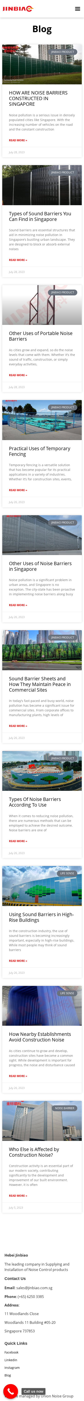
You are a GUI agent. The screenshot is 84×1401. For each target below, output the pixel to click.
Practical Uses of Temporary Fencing (39, 451)
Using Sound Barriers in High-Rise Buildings (41, 917)
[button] (77, 8)
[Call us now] (10, 1391)
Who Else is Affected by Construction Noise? (34, 1152)
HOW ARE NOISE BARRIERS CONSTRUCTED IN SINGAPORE (38, 98)
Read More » (18, 140)
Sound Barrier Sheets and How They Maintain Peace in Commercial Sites (40, 684)
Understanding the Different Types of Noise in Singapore (40, 1387)
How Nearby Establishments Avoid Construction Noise (40, 1037)
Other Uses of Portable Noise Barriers (41, 336)
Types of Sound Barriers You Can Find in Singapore (40, 216)
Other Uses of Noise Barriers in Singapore (40, 566)
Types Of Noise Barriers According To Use (35, 802)
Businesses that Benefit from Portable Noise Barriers (40, 1272)
